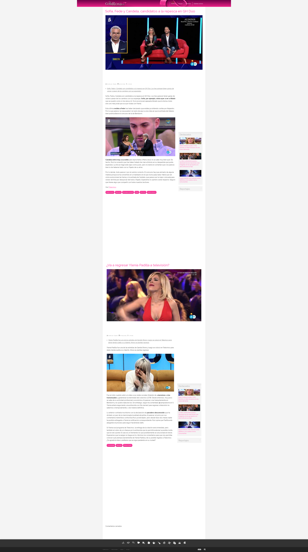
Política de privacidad (114, 549)
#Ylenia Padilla (128, 445)
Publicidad (121, 549)
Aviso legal (127, 549)
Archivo (173, 3)
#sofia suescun (152, 192)
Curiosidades (110, 445)
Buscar (180, 3)
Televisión (118, 192)
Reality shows (110, 192)
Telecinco (112, 187)
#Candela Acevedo (128, 192)
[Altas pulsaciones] (123, 542)
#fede (136, 192)
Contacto (188, 3)
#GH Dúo (143, 192)
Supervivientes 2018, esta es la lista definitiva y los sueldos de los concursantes (190, 180)
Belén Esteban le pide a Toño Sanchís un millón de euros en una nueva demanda (190, 147)
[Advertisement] (154, 75)
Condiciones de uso (106, 549)
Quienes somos (198, 3)
